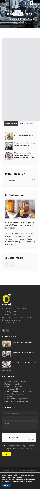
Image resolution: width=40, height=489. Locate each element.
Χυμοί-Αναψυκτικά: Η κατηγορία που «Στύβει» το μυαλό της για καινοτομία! (19, 225)
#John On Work (24, 19)
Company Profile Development (16, 382)
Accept (6, 485)
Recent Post (11, 124)
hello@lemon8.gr (25, 317)
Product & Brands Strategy (14, 394)
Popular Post (26, 124)
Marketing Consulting (12, 384)
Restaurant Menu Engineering (15, 399)
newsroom (11, 181)
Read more (6, 370)
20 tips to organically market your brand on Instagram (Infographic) (24, 155)
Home (9, 19)
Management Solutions (13, 386)
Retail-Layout (9, 396)
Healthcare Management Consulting (20, 391)
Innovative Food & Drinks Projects (17, 401)
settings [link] (29, 481)
